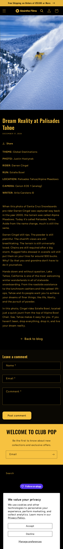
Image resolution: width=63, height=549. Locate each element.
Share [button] (9, 143)
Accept (30, 526)
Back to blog (33, 339)
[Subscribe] (53, 455)
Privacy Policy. (16, 517)
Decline (30, 533)
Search (10, 473)
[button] (4, 11)
